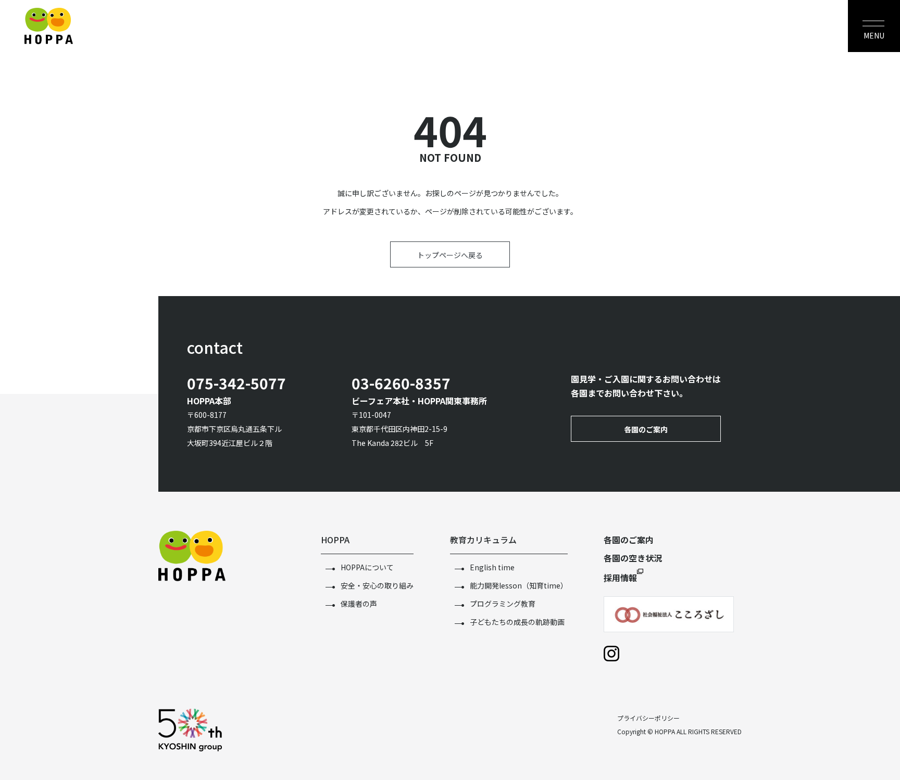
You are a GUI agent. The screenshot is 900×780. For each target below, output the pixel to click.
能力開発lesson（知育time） (519, 585)
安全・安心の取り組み (377, 585)
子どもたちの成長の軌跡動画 (517, 622)
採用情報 (620, 577)
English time (492, 567)
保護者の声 (359, 603)
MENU (874, 35)
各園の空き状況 (633, 558)
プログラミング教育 (502, 603)
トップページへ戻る (450, 255)
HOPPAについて (367, 567)
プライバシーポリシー (648, 717)
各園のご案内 (646, 429)
